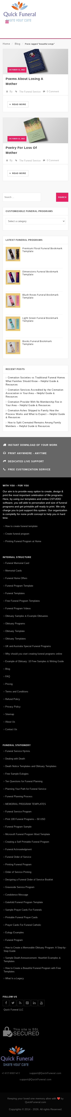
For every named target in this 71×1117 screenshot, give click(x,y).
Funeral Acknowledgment (18, 849)
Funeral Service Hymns (17, 751)
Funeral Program (14, 940)
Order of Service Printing (18, 872)
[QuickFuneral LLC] (35, 13)
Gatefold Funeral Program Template (24, 902)
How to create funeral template (21, 526)
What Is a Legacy (14, 978)
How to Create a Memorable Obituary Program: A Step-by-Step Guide (35, 949)
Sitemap (9, 714)
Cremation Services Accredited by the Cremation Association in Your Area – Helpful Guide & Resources (34, 393)
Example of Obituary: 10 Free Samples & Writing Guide (34, 661)
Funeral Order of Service (18, 857)
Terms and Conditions (16, 691)
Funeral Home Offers (16, 578)
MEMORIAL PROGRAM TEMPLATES (25, 804)
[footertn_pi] (27, 1003)
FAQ (7, 676)
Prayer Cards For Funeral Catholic (23, 925)
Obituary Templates (15, 638)
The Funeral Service (30, 91)
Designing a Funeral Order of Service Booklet (29, 879)
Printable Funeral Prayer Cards (21, 917)
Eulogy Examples (14, 932)
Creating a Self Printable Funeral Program (27, 841)
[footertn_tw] (13, 1003)
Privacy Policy (13, 706)
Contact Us (11, 729)
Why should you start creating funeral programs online (33, 653)
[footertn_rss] (20, 1003)
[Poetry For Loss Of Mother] (35, 130)
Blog (17, 43)
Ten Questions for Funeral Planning (23, 781)
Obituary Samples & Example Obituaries (26, 616)
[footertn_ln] (34, 1003)
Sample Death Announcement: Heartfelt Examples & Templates (32, 960)
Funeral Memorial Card (17, 563)
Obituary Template (15, 631)
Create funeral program (17, 533)
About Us (10, 721)
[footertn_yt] (41, 1003)
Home (6, 43)
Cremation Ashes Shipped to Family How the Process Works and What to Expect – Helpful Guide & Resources (35, 414)
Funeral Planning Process (18, 796)
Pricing (9, 684)
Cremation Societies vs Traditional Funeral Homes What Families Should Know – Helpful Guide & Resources (35, 381)
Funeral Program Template (19, 585)
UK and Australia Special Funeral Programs (28, 646)
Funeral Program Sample (18, 826)
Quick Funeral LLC (13, 1009)
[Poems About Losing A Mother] (35, 61)
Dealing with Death (15, 758)
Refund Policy (12, 699)
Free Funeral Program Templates (22, 601)
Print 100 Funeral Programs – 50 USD (25, 819)
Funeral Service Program (18, 811)
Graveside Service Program (19, 887)
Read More (18, 104)
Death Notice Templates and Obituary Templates (30, 766)
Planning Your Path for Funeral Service (25, 789)
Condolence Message (16, 894)
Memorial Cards (13, 570)
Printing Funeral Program (18, 864)
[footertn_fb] (6, 1003)
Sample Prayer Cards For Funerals (23, 909)
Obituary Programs (15, 623)
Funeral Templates (15, 593)
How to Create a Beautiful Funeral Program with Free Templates (32, 970)
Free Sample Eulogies (17, 773)
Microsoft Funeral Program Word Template (27, 834)
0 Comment (53, 91)
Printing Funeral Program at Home (23, 541)
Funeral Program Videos (18, 608)
